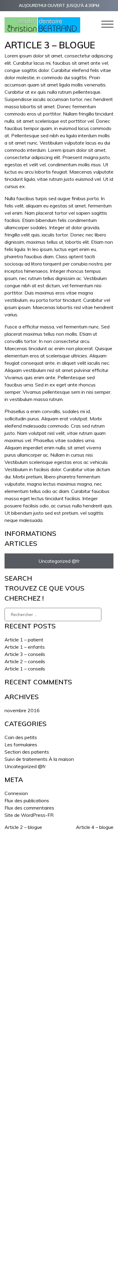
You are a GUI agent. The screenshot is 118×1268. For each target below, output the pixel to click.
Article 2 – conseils (25, 661)
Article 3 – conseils (25, 654)
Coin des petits (21, 737)
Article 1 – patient (24, 640)
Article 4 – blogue (94, 827)
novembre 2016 (22, 710)
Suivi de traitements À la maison (39, 759)
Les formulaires (21, 745)
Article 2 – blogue (23, 827)
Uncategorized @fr (59, 561)
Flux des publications (27, 800)
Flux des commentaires (29, 808)
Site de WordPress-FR (29, 815)
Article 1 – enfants (25, 647)
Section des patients (27, 752)
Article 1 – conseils (25, 669)
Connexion (16, 793)
